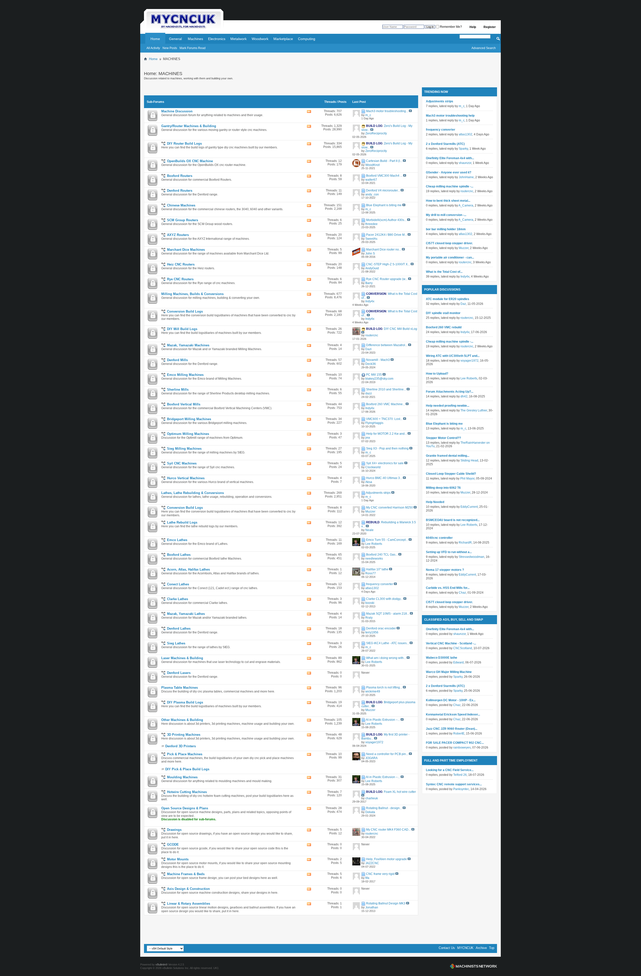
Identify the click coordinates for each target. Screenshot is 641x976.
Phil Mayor (467, 478)
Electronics (216, 39)
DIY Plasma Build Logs (185, 702)
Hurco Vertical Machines (186, 478)
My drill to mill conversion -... (446, 215)
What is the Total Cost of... (444, 272)
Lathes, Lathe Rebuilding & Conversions (192, 493)
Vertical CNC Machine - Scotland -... (451, 643)
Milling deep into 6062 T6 (443, 488)
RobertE (458, 733)
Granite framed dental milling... (447, 455)
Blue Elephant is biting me (384, 205)
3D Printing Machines (183, 735)
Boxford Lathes (179, 555)
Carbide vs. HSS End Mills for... (447, 588)
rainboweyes (462, 747)
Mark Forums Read (193, 48)
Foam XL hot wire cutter (400, 792)
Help (472, 27)
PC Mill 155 (374, 374)
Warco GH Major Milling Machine (449, 672)
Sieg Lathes (176, 643)
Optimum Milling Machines (188, 434)
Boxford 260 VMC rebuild (443, 327)
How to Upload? (437, 373)
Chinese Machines (181, 205)
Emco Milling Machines (185, 375)
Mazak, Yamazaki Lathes (186, 614)
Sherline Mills (178, 389)
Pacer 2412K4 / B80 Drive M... (386, 234)
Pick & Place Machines (184, 754)
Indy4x (464, 276)
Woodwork (260, 39)
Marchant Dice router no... (383, 249)
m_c (461, 106)
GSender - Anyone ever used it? (448, 172)
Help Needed (435, 502)
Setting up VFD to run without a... (449, 552)
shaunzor (465, 163)
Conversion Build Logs (185, 311)
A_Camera (465, 205)
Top (491, 948)
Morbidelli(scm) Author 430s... (386, 220)
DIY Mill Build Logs (182, 329)
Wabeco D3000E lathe (441, 657)
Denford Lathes (179, 628)
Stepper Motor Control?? (443, 438)
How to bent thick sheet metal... (448, 200)
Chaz (462, 592)
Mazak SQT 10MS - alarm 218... (387, 613)
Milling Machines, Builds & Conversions (192, 294)
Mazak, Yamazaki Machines (188, 345)
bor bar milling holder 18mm (446, 229)
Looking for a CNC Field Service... (449, 770)
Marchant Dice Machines (186, 250)
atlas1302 (465, 134)
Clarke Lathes (177, 599)
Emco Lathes (177, 540)
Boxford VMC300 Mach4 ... (384, 175)
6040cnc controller (439, 538)
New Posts (170, 48)
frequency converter (379, 584)
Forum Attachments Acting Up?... (449, 391)
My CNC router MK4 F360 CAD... (388, 829)
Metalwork (238, 39)
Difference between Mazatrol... (386, 345)
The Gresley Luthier (473, 410)
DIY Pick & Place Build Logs (187, 769)
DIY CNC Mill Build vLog (400, 329)
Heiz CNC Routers (181, 264)
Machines (195, 39)
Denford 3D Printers (180, 746)
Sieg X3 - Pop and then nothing (387, 448)
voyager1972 (469, 360)
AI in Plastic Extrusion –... (383, 719)
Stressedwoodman (471, 557)
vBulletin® (161, 964)
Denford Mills (177, 360)
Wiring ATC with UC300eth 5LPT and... (452, 356)
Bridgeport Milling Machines (189, 419)
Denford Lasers (179, 673)
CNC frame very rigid (380, 874)
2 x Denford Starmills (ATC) (445, 144)
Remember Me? (450, 27)
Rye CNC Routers (180, 279)
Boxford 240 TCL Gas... (382, 554)
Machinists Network (473, 966)
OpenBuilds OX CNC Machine (190, 161)
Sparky (463, 148)
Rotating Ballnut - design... (384, 808)
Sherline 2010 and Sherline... (386, 389)
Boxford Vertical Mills (183, 404)
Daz (463, 304)
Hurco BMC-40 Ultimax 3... (384, 478)
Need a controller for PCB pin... (387, 754)
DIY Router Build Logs (184, 143)
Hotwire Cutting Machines (187, 792)
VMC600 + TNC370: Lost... (384, 419)
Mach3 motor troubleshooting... (387, 111)
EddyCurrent (469, 507)
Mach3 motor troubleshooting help (450, 115)
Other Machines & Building (182, 720)
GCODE (173, 844)
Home (155, 39)
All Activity (153, 48)
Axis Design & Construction (188, 889)
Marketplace (283, 39)
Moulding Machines (182, 777)
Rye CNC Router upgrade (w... (386, 279)
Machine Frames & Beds (186, 874)
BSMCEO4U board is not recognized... (452, 520)
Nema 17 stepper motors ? (445, 570)
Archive (481, 948)
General (175, 39)
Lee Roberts (468, 378)
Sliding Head (469, 460)
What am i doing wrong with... (386, 658)
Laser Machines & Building (182, 658)
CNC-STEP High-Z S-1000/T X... (388, 264)
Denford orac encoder (381, 628)
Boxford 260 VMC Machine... (385, 404)
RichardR (465, 542)
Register (490, 27)
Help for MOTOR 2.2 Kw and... (386, 433)
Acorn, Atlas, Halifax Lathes (188, 569)
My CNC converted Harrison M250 (389, 507)
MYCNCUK (465, 948)
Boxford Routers (179, 176)
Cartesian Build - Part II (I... (384, 161)
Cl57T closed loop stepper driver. (449, 243)
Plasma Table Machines (179, 687)
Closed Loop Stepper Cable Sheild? (451, 473)
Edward (458, 662)
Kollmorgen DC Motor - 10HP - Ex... (450, 700)
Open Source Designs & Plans (184, 808)
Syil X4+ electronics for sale (385, 463)
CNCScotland (462, 648)
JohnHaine (466, 177)
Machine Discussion (177, 111)
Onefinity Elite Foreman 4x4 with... (450, 158)
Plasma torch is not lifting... (384, 687)
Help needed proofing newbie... (447, 405)
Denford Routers (179, 190)
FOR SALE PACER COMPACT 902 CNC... (455, 743)
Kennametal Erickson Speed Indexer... (453, 714)
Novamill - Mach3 (378, 360)
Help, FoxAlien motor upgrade (386, 859)
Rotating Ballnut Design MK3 (385, 903)
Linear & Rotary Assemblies (188, 903)
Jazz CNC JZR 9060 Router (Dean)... (451, 728)
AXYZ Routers (178, 235)
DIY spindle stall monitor (443, 313)
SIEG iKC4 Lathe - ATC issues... (387, 643)
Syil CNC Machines (182, 463)
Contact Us (447, 948)
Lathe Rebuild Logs (182, 522)
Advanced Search (483, 48)
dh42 (463, 396)
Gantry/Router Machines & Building (188, 126)
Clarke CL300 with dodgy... (384, 599)
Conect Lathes (178, 584)
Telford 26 (460, 775)
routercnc (466, 191)
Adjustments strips (378, 493)
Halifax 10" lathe (377, 569)
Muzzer (463, 248)
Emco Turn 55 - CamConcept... (387, 540)
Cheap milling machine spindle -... (449, 186)
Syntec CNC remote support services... (454, 784)
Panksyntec (461, 789)
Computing (306, 39)
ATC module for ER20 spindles (447, 299)
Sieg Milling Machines (184, 448)
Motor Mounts (178, 859)
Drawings (174, 830)
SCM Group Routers (182, 220)
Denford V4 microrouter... (383, 190)
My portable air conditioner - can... (450, 257)
